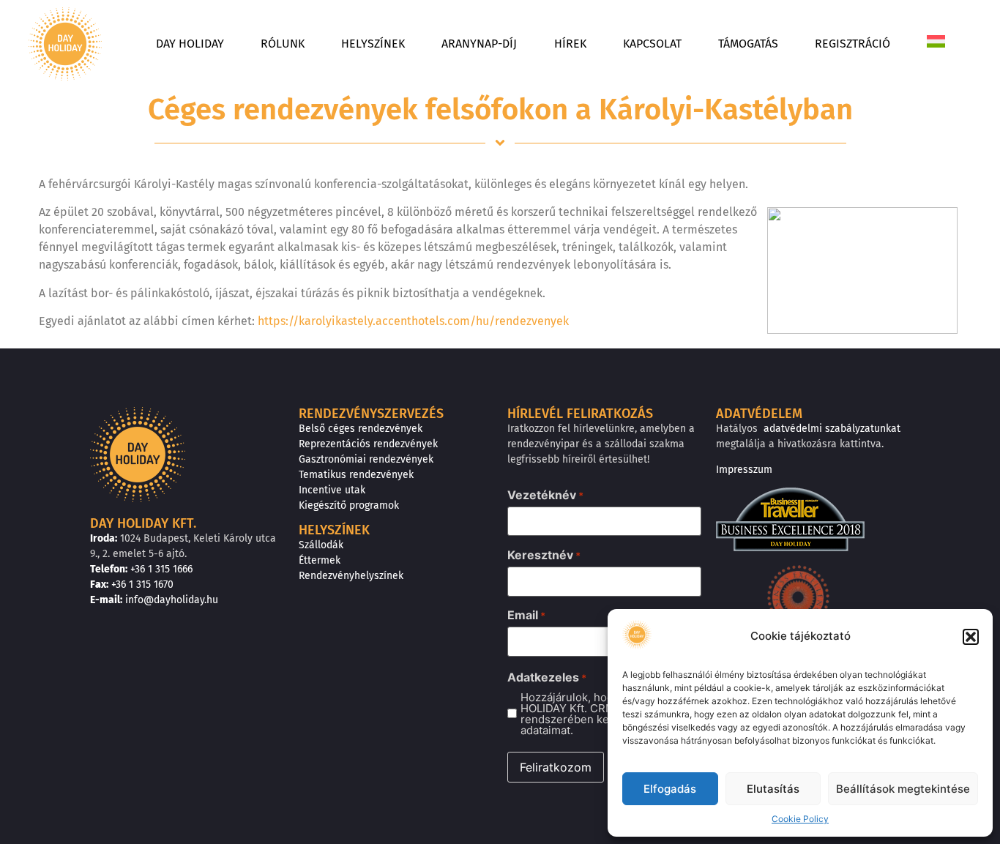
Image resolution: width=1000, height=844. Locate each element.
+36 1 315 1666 (161, 569)
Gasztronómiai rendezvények (366, 459)
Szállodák (321, 545)
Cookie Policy (800, 818)
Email (526, 615)
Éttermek (319, 560)
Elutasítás (773, 789)
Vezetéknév (545, 495)
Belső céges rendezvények (360, 428)
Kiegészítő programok (349, 505)
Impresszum (744, 469)
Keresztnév (544, 555)
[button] (970, 637)
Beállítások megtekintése (903, 789)
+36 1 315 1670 (142, 584)
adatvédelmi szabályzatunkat (832, 428)
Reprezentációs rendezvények (368, 444)
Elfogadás (669, 789)
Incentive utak (332, 490)
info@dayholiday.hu (171, 600)
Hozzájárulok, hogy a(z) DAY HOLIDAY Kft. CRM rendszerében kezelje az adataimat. (592, 714)
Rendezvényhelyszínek (351, 575)
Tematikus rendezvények (356, 474)
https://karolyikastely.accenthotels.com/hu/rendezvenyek (413, 321)
